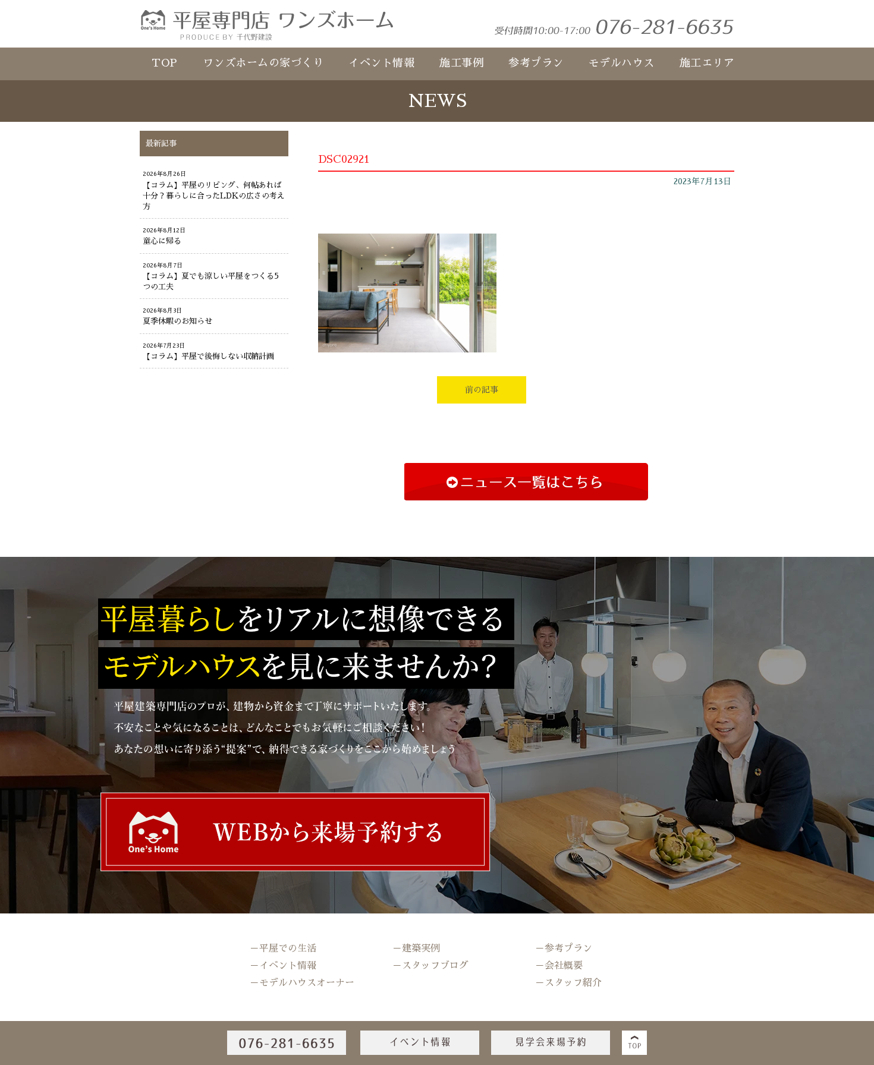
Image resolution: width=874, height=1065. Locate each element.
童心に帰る (162, 241)
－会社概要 (559, 966)
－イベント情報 (283, 966)
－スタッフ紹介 (568, 983)
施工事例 (461, 63)
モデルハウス (622, 63)
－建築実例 (416, 948)
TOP (165, 63)
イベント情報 (381, 63)
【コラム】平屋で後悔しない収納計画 (208, 356)
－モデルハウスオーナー (302, 983)
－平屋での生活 (283, 948)
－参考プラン (563, 948)
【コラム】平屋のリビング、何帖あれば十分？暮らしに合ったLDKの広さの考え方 (214, 195)
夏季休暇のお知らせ (177, 321)
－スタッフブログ (430, 966)
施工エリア (707, 63)
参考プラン (536, 63)
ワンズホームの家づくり (263, 63)
